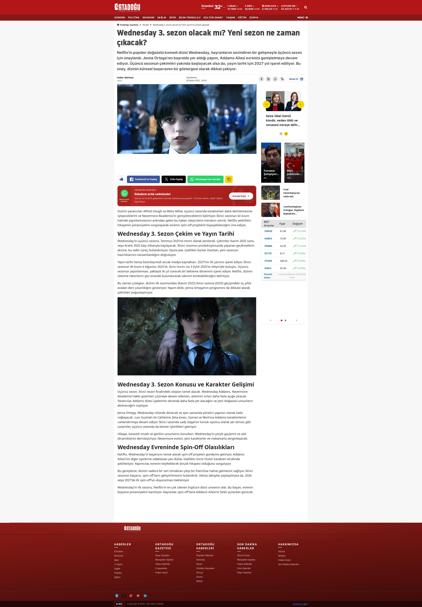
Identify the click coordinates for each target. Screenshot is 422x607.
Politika (117, 573)
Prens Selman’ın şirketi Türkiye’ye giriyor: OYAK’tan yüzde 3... (283, 120)
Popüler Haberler (205, 555)
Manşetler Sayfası (164, 559)
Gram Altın (270, 6)
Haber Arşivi (161, 572)
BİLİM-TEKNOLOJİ (189, 18)
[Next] (300, 104)
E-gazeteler (161, 568)
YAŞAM (230, 18)
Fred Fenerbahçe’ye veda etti (291, 193)
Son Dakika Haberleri (288, 564)
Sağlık (117, 568)
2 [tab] (286, 133)
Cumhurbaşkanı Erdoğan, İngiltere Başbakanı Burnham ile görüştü (293, 210)
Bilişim (199, 581)
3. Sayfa (118, 564)
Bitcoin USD (289, 6)
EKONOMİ (148, 18)
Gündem (118, 551)
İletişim (282, 556)
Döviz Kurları (243, 555)
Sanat (199, 564)
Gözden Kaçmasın (205, 568)
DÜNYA (253, 18)
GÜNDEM (119, 18)
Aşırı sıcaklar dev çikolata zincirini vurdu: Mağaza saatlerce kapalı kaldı (283, 314)
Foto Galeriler (244, 568)
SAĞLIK (161, 18)
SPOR (172, 18)
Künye (281, 551)
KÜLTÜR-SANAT (213, 18)
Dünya (199, 572)
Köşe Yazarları (162, 555)
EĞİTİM (242, 18)
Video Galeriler (162, 564)
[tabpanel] (283, 109)
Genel (199, 577)
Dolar (232, 6)
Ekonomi (118, 556)
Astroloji (200, 559)
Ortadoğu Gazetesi (128, 24)
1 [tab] (281, 133)
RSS (120, 604)
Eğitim (117, 577)
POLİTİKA (133, 18)
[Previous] (266, 104)
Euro (249, 6)
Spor (116, 560)
